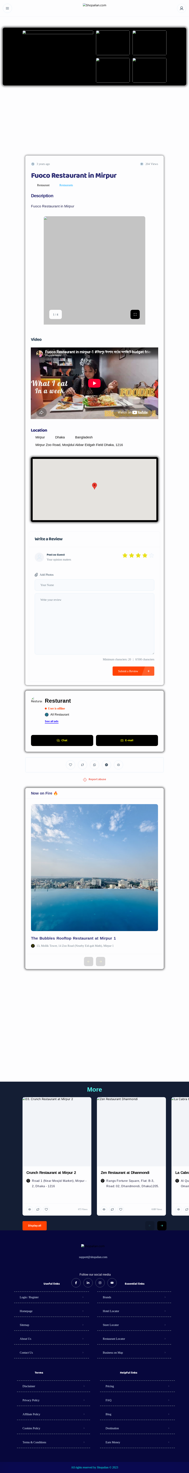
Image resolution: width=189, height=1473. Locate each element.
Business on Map (113, 1352)
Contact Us (26, 1352)
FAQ (108, 1400)
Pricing (110, 1386)
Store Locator (111, 1324)
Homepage (26, 1311)
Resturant (58, 701)
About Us (25, 1338)
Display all (34, 1225)
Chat (64, 740)
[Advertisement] (94, 120)
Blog (108, 1414)
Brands (107, 1297)
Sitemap (24, 1324)
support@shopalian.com (93, 1257)
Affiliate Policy (31, 1414)
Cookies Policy (31, 1428)
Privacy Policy (31, 1400)
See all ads (52, 721)
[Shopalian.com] (94, 8)
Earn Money (113, 1442)
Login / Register (29, 1297)
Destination (112, 1428)
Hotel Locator (111, 1311)
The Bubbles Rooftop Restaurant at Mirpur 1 (73, 938)
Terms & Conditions (34, 1442)
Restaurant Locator (114, 1338)
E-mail (129, 740)
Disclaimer (29, 1386)
